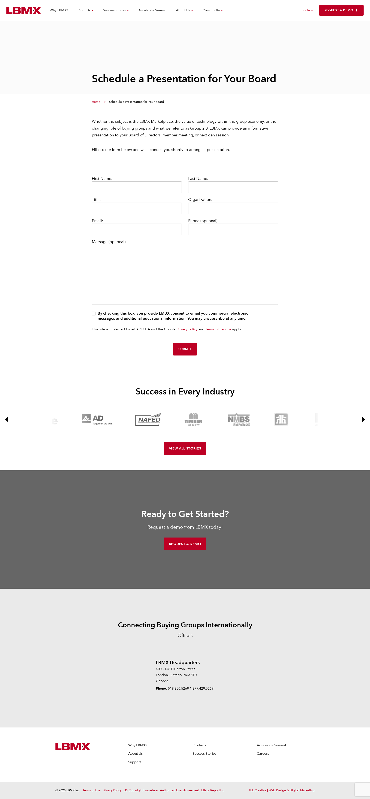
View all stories (185, 448)
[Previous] (7, 419)
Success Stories (204, 753)
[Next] (363, 419)
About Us (135, 753)
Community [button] (211, 10)
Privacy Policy (187, 329)
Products (199, 745)
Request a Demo (338, 10)
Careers (263, 753)
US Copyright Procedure (141, 790)
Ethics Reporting (212, 790)
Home (96, 102)
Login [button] (306, 10)
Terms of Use (91, 790)
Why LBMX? (59, 10)
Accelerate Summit (153, 10)
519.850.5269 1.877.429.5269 (190, 688)
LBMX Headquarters (178, 662)
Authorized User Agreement (179, 790)
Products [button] (84, 10)
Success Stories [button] (114, 10)
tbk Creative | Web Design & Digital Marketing (282, 790)
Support (134, 762)
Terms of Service (218, 329)
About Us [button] (183, 10)
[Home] (23, 10)
